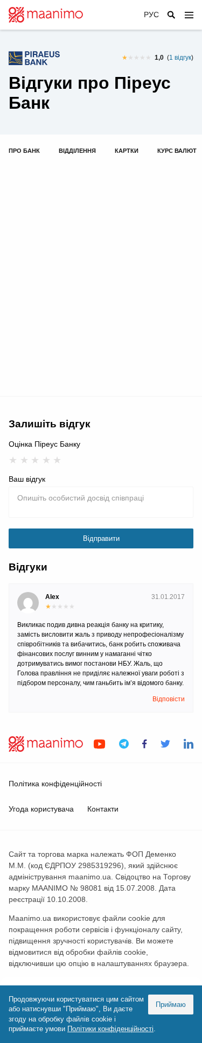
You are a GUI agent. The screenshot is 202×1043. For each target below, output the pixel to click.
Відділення (77, 150)
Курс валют (177, 150)
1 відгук (180, 57)
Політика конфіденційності (55, 783)
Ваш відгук (27, 479)
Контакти (103, 809)
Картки (126, 150)
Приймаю (171, 1004)
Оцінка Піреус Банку (44, 444)
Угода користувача (41, 809)
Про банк (24, 150)
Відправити (101, 538)
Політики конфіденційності (110, 1029)
